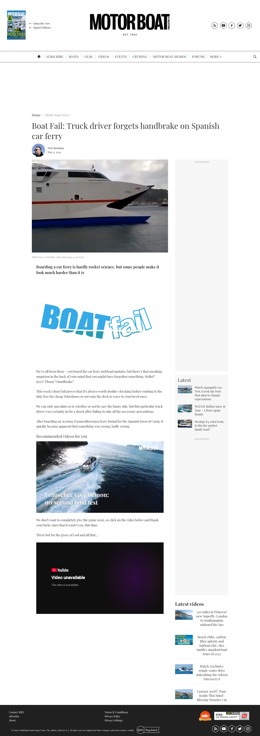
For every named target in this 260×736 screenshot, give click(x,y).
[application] (100, 477)
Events (120, 57)
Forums (198, 57)
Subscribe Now (41, 23)
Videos (103, 57)
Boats (73, 57)
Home (36, 115)
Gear (88, 57)
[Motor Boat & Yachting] (130, 25)
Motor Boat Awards (169, 57)
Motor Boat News (57, 115)
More (215, 57)
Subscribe (54, 57)
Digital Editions (42, 27)
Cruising (139, 57)
